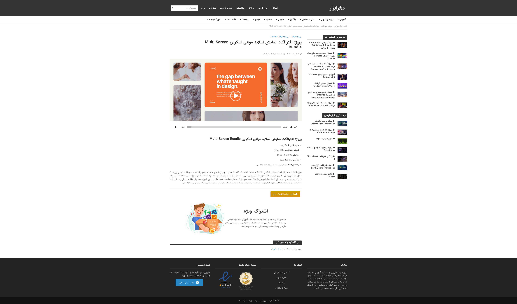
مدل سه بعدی (308, 19)
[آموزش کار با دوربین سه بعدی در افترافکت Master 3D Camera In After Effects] (342, 66)
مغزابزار (337, 8)
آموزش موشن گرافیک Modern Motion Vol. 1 (324, 85)
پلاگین (293, 19)
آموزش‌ (274, 8)
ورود (203, 8)
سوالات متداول (281, 288)
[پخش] (176, 127)
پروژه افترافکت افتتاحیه (279, 36)
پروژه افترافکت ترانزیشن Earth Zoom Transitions (323, 166)
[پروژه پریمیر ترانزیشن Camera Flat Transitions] (342, 123)
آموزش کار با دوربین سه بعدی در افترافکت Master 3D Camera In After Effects (321, 67)
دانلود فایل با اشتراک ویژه (284, 194)
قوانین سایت (281, 277)
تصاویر (269, 19)
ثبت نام (212, 8)
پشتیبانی (240, 8)
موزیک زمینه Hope (323, 138)
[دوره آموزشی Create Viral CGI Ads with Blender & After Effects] (342, 45)
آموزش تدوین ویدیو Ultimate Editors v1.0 (322, 76)
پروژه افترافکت (326, 26)
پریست (245, 19)
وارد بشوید (276, 248)
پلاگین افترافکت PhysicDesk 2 (321, 158)
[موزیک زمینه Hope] (342, 141)
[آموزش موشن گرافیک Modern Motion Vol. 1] (342, 85)
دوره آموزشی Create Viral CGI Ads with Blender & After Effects (322, 45)
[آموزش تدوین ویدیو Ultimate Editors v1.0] (342, 76)
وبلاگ (251, 8)
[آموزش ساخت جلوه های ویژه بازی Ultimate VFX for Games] (342, 55)
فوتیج (257, 19)
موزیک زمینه (214, 19)
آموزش (342, 19)
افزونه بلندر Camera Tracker (325, 175)
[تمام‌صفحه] (296, 127)
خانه (345, 26)
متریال (281, 19)
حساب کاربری (226, 8)
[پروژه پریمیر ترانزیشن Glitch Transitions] (342, 149)
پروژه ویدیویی (327, 19)
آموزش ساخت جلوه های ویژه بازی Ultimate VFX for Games (321, 56)
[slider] (234, 127)
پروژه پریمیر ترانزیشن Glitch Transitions (321, 149)
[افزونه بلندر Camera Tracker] (342, 176)
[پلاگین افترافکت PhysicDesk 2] (342, 158)
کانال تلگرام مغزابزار (187, 282)
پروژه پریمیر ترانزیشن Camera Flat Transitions (323, 122)
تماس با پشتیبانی (281, 272)
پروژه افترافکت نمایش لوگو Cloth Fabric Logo (322, 131)
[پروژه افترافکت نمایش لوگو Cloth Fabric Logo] (342, 132)
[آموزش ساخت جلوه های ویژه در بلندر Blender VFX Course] (342, 105)
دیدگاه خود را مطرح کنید (272, 53)
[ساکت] (291, 127)
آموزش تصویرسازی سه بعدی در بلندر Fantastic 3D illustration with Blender (321, 95)
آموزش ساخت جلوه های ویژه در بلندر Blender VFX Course (321, 104)
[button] (235, 96)
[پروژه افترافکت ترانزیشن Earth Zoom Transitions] (342, 167)
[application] (236, 96)
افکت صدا (231, 19)
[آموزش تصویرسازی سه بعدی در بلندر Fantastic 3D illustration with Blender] (342, 94)
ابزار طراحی (262, 8)
